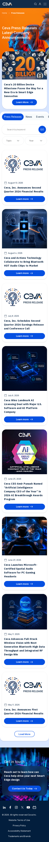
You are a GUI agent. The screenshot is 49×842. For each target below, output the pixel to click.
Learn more (22, 198)
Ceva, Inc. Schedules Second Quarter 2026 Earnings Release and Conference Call (24, 324)
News (29, 116)
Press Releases (13, 116)
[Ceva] (7, 5)
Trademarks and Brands (19, 836)
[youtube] (28, 807)
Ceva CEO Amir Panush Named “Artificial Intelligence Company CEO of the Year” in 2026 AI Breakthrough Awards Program (23, 491)
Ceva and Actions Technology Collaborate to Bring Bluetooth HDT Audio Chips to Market (23, 261)
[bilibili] (34, 807)
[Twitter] (22, 807)
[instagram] (16, 807)
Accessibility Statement (19, 830)
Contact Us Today (22, 788)
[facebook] (10, 807)
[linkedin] (4, 807)
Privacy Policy (19, 825)
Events (40, 116)
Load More (24, 734)
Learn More (22, 102)
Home (4, 13)
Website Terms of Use (19, 820)
